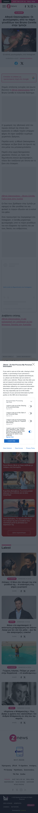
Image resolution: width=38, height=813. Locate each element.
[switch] (30, 406)
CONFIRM (11, 441)
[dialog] (19, 406)
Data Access (19, 448)
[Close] (34, 365)
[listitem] (19, 401)
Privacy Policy (30, 448)
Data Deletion (7, 448)
